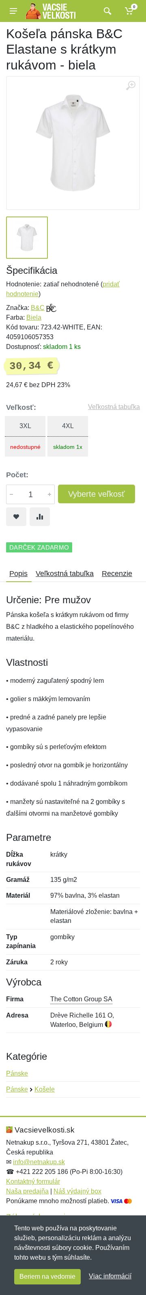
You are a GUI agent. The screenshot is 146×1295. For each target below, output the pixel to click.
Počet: (17, 475)
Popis (18, 574)
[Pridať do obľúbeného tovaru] (16, 516)
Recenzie (117, 574)
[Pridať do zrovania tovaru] (40, 516)
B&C (38, 307)
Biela (33, 317)
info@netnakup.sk (39, 1162)
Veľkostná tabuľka (114, 406)
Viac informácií (110, 1276)
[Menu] (13, 11)
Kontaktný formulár (33, 1181)
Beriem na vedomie (47, 1276)
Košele (44, 1089)
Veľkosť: (21, 407)
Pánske (17, 1073)
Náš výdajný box (77, 1191)
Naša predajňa (27, 1191)
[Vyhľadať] (106, 10)
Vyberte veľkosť (96, 493)
